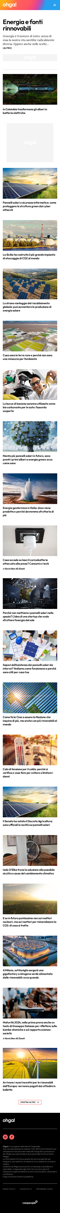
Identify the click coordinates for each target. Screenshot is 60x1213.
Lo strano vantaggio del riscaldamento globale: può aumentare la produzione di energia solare (27, 306)
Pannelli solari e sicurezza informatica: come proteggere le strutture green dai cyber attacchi (29, 206)
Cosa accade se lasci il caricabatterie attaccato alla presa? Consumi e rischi (26, 561)
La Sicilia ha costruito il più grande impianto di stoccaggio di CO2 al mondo (29, 256)
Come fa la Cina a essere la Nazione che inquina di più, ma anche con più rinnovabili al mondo (30, 720)
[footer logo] (9, 1120)
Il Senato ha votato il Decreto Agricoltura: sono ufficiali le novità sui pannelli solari (28, 823)
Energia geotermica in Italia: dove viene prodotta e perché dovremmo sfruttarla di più (28, 511)
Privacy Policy (9, 1189)
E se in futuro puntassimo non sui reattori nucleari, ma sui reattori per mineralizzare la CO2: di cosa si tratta (29, 921)
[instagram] (5, 1137)
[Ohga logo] (9, 5)
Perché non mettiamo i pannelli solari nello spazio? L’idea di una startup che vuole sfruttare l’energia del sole (28, 616)
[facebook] (11, 1137)
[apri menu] (54, 5)
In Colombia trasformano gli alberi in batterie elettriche (25, 111)
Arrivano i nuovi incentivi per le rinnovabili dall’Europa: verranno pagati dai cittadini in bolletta (29, 1086)
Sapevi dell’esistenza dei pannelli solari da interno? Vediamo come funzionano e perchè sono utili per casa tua (29, 668)
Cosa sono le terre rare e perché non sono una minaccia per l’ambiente (27, 357)
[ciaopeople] (30, 1203)
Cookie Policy (26, 1189)
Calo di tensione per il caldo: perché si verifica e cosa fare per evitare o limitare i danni (28, 772)
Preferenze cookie (44, 1189)
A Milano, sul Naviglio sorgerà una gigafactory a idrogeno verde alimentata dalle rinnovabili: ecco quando (27, 973)
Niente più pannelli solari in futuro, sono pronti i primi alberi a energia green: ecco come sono (27, 459)
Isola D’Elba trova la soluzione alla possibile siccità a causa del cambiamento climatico (29, 871)
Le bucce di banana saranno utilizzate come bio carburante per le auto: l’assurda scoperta (29, 407)
